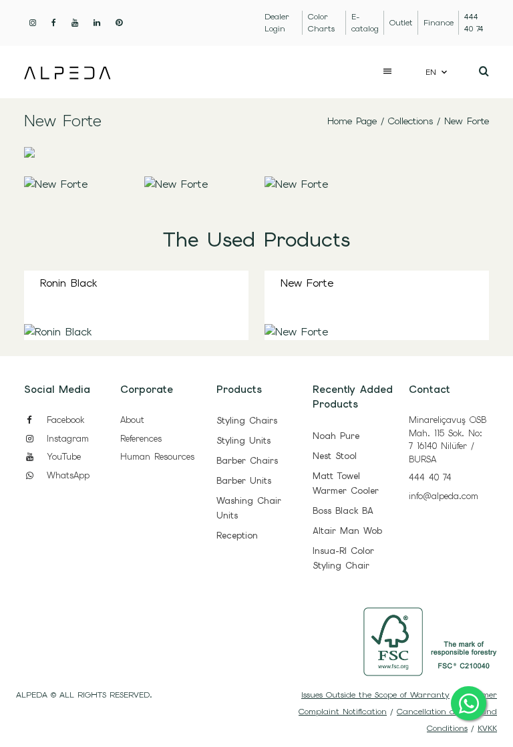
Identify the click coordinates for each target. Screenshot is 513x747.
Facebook (63, 420)
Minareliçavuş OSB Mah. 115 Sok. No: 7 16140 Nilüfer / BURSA (447, 439)
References (141, 438)
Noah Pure (336, 436)
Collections (410, 121)
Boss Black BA (343, 510)
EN (430, 72)
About (132, 420)
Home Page (352, 121)
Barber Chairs (247, 460)
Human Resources (157, 456)
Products (239, 389)
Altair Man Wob (347, 531)
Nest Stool (335, 456)
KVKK (487, 728)
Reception (237, 535)
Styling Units (243, 440)
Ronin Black (68, 283)
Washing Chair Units (248, 508)
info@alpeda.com (443, 496)
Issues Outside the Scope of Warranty (375, 695)
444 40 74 (430, 477)
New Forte (466, 121)
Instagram (66, 438)
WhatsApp (66, 475)
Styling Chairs (246, 420)
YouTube (62, 456)
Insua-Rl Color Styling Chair (343, 558)
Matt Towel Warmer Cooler (346, 483)
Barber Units (243, 480)
